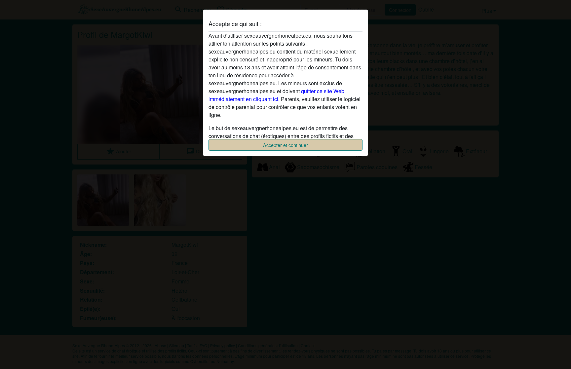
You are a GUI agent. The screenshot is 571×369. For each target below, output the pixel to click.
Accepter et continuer (285, 144)
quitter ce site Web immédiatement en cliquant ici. (276, 95)
